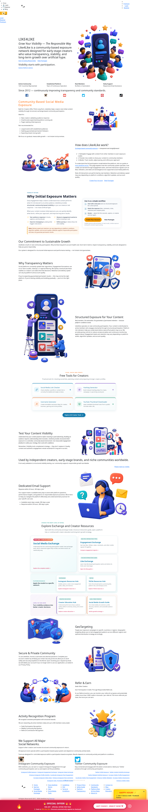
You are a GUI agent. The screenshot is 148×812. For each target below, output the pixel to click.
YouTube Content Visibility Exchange (119, 772)
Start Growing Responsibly (27, 61)
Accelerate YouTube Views (83, 778)
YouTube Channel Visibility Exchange (97, 772)
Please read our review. (122, 467)
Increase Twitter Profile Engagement (62, 775)
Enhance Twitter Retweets (48, 778)
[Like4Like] (3, 13)
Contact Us (109, 785)
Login (2, 18)
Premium (3, 22)
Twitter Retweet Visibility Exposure (41, 775)
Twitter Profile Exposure (46, 772)
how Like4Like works (82, 165)
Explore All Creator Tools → (74, 415)
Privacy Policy (81, 785)
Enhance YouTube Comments (99, 778)
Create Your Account (96, 181)
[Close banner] (129, 806)
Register (2, 20)
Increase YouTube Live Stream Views (119, 778)
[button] (63, 780)
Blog (106, 787)
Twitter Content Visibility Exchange (63, 772)
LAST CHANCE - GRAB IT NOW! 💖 (110, 806)
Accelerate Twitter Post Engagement (29, 778)
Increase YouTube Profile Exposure (120, 775)
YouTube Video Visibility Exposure (85, 775)
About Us (94, 793)
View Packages (42, 61)
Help (49, 789)
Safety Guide (81, 787)
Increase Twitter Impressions (64, 778)
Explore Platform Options (25, 68)
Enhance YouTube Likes (102, 775)
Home (36, 785)
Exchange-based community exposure (86, 148)
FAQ (63, 787)
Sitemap (51, 799)
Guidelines (65, 785)
